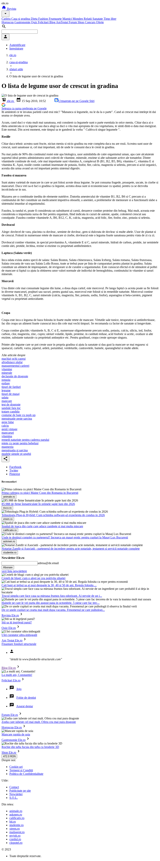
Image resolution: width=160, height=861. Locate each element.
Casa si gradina (21, 18)
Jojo (18, 689)
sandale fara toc (11, 408)
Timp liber (110, 18)
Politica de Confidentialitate (26, 773)
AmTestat (62, 22)
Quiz (34, 22)
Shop (81, 22)
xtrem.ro (14, 828)
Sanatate (98, 18)
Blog (52, 22)
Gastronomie (22, 22)
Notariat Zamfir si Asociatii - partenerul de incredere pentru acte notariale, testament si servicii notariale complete (71, 548)
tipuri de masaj (11, 394)
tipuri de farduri (11, 386)
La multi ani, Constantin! (17, 675)
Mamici (67, 18)
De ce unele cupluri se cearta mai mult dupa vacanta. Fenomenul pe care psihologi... (53, 610)
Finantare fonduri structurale (19, 644)
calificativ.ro (16, 818)
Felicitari (43, 22)
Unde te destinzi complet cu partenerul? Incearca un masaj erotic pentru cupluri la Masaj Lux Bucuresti (65, 537)
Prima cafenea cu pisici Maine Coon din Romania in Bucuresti (40, 492)
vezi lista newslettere (14, 571)
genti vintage (9, 429)
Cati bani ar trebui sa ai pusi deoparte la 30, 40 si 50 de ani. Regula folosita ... (49, 585)
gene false (8, 422)
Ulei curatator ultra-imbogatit (19, 635)
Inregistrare (16, 48)
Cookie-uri (16, 766)
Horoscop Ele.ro (12, 727)
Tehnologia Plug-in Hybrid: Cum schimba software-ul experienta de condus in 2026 (53, 515)
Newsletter (16, 794)
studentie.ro (16, 825)
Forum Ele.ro (10, 714)
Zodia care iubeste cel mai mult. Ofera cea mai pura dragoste (39, 722)
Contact (14, 787)
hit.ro (12, 821)
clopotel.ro (15, 842)
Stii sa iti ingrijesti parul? (17, 622)
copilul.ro (15, 839)
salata (5, 397)
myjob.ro (14, 835)
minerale (7, 372)
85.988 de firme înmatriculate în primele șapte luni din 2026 (38, 504)
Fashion (43, 18)
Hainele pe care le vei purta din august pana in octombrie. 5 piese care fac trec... (51, 602)
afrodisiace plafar (12, 362)
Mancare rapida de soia (16, 734)
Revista (11, 8)
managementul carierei (15, 365)
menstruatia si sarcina (15, 450)
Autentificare (17, 45)
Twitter (13, 470)
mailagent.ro (17, 832)
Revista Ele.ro (10, 615)
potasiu (6, 379)
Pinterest (14, 474)
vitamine (7, 369)
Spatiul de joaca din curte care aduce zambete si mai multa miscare (42, 526)
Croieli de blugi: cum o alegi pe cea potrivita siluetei (33, 578)
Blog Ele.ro (9, 667)
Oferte (100, 22)
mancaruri (8, 432)
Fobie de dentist (26, 697)
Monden (78, 18)
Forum (73, 22)
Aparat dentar (24, 706)
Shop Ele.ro (9, 752)
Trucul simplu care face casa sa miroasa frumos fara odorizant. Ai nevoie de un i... (52, 595)
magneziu (7, 446)
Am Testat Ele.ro (12, 640)
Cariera (6, 18)
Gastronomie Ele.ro (14, 740)
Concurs (90, 22)
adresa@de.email (48, 563)
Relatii (88, 18)
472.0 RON (9, 756)
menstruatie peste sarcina (17, 418)
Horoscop (8, 22)
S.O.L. (13, 797)
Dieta (34, 18)
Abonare (7, 567)
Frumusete (55, 18)
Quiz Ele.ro (9, 628)
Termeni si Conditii (21, 770)
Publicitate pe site (20, 790)
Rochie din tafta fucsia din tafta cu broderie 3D (30, 747)
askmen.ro (15, 814)
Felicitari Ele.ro (11, 680)
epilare (6, 383)
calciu (5, 425)
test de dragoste (11, 404)
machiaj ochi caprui (14, 358)
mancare (7, 401)
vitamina (7, 436)
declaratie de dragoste (15, 376)
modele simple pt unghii (16, 453)
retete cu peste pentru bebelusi (20, 443)
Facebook (15, 467)
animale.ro (15, 811)
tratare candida (11, 411)
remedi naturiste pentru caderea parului (25, 439)
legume (6, 390)
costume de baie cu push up (19, 415)
